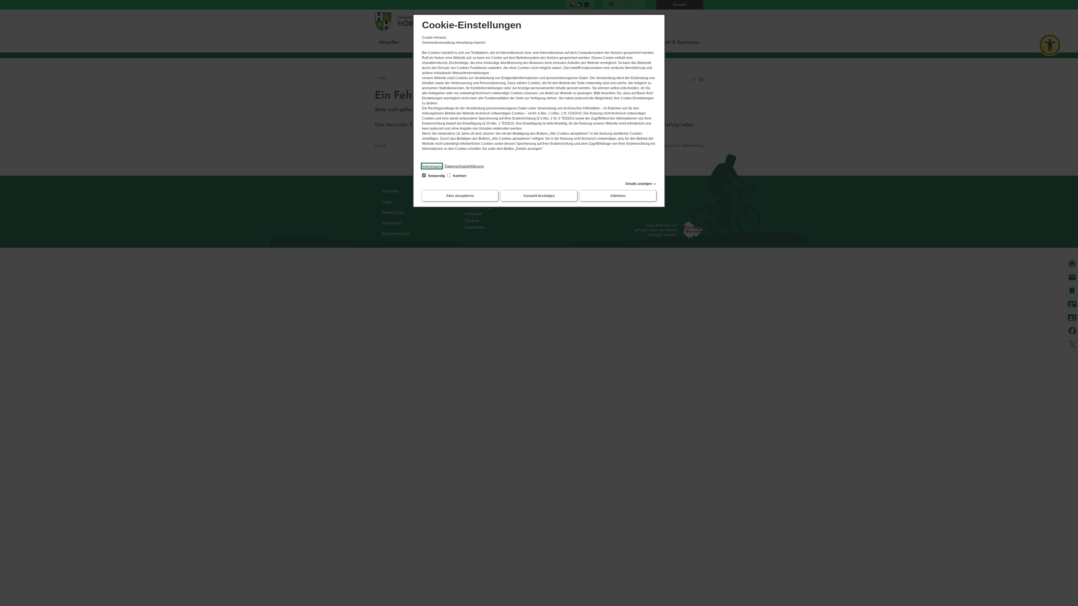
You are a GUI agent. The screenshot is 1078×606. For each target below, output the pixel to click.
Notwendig (436, 176)
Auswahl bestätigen (539, 196)
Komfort (459, 176)
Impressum (432, 166)
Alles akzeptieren (460, 196)
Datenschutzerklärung (464, 166)
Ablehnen (617, 196)
